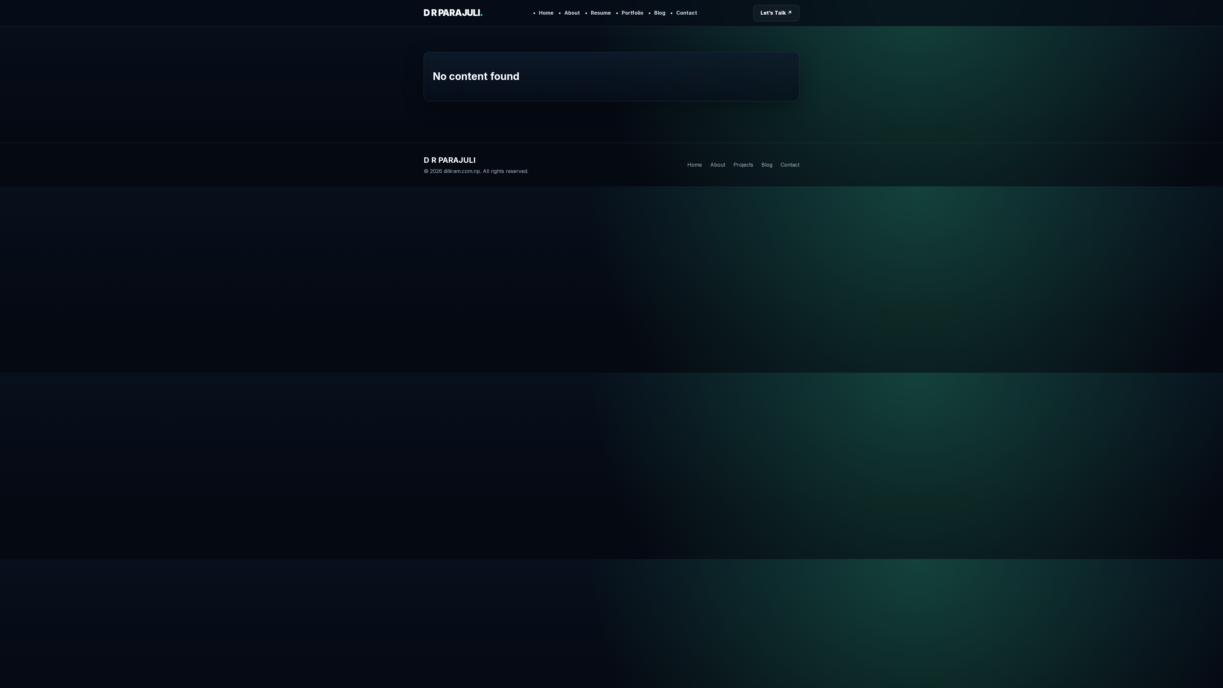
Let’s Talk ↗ (776, 13)
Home (546, 13)
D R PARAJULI (453, 12)
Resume (601, 13)
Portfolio (632, 13)
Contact (686, 13)
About (572, 13)
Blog (659, 13)
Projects (743, 164)
